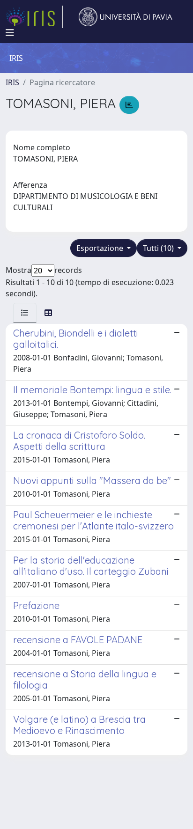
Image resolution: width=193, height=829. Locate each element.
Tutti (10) (159, 248)
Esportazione (100, 248)
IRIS (12, 82)
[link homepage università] (125, 17)
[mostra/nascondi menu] (10, 32)
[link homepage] (34, 17)
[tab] (25, 313)
